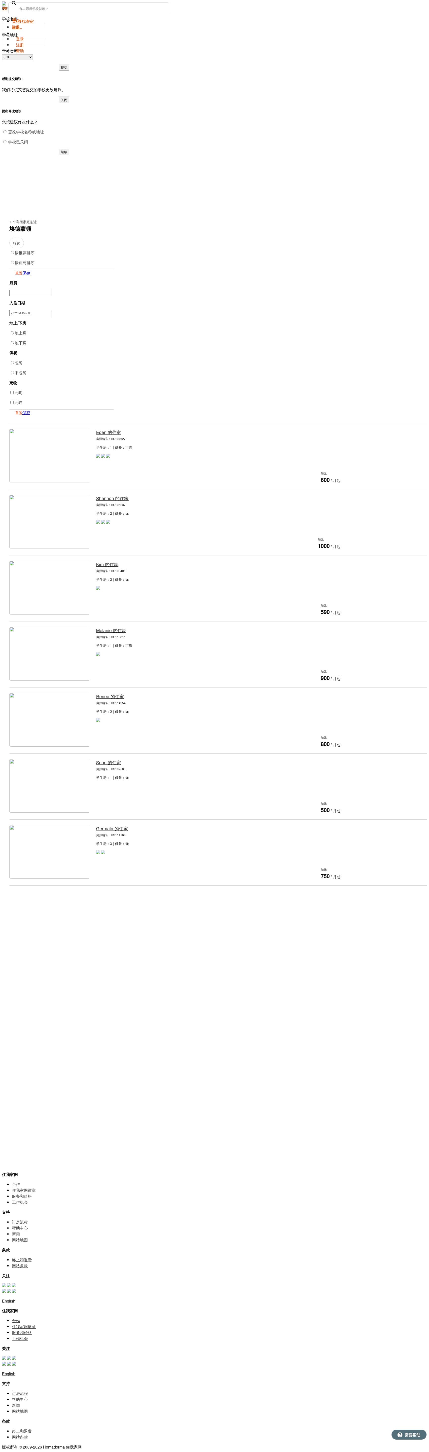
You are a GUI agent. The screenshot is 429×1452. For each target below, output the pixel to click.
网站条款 (20, 1266)
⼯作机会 (20, 1202)
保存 (26, 273)
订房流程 (20, 1222)
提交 (64, 67)
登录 (20, 39)
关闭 (64, 99)
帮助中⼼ (20, 1228)
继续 (64, 151)
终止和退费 (22, 1260)
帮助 (20, 51)
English (8, 1301)
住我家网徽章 (24, 1190)
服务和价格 (22, 1196)
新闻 (16, 1234)
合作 (16, 1184)
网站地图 (20, 1240)
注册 (20, 45)
